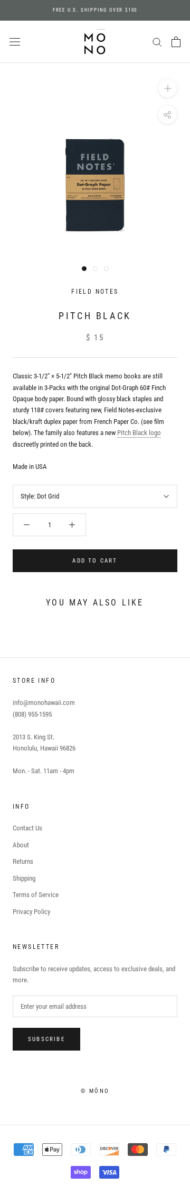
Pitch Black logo (139, 433)
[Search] (157, 41)
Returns (23, 861)
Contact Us (27, 828)
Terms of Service (36, 895)
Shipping (24, 878)
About (21, 845)
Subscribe (46, 1039)
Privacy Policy (31, 912)
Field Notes (94, 291)
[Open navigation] (15, 42)
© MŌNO (95, 1091)
